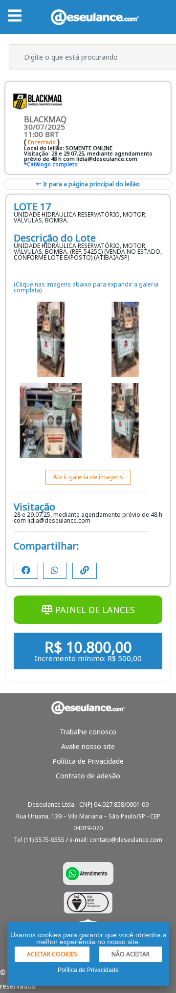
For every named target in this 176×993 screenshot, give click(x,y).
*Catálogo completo (51, 164)
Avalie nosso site (88, 746)
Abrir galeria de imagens (88, 477)
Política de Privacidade (88, 761)
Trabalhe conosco (88, 731)
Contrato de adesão (88, 775)
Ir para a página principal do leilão (91, 184)
